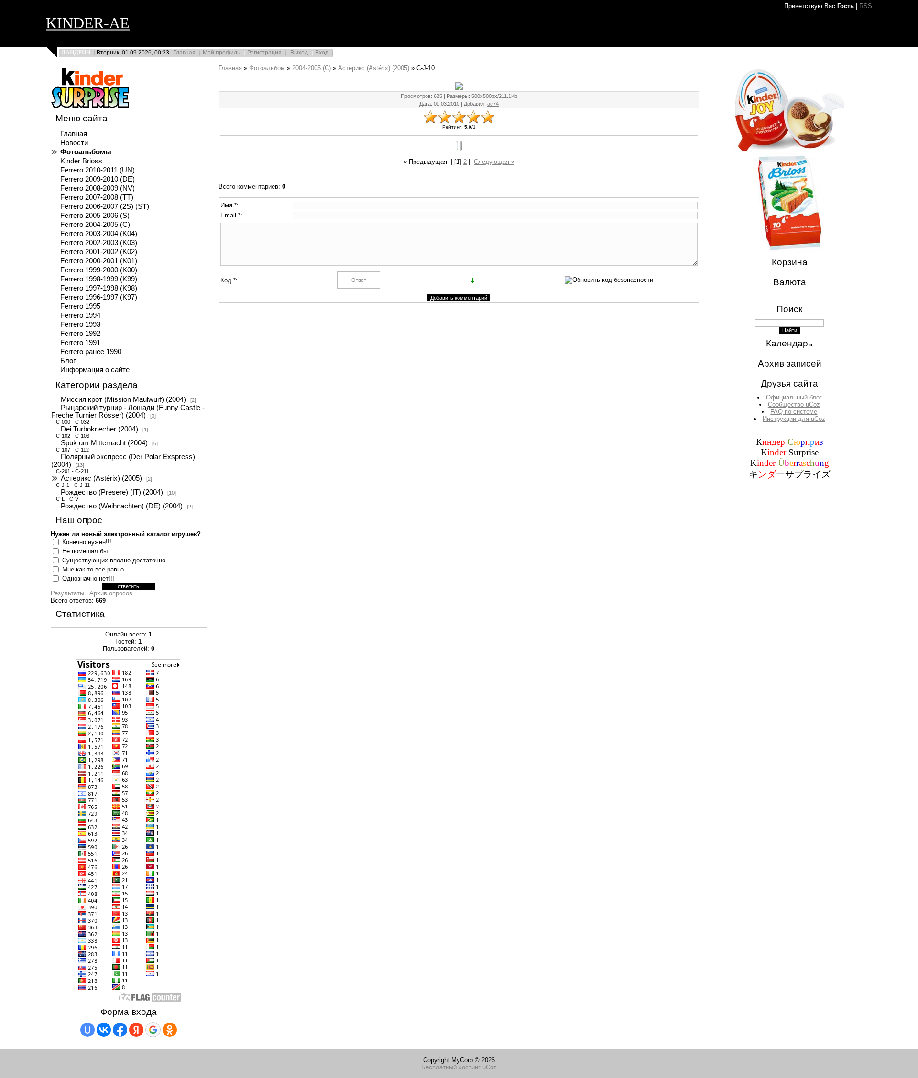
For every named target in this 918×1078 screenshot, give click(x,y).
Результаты (67, 593)
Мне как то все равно (93, 569)
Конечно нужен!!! (86, 542)
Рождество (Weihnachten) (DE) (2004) (122, 506)
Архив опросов (110, 593)
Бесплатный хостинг (451, 1067)
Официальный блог (794, 397)
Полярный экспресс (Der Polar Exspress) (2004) (123, 460)
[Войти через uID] (87, 1030)
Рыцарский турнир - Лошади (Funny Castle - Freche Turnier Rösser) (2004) (128, 411)
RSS (865, 6)
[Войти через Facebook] (120, 1030)
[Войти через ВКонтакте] (104, 1030)
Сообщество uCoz (794, 404)
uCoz (489, 1067)
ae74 (493, 104)
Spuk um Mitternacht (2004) (104, 443)
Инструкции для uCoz (794, 418)
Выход (299, 52)
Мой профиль (221, 52)
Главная (184, 52)
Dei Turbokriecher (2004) (99, 429)
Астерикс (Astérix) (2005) (101, 478)
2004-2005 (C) (311, 68)
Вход (321, 52)
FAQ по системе (793, 411)
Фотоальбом (267, 68)
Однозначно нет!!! (88, 578)
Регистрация (264, 52)
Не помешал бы (85, 551)
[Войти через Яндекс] (136, 1030)
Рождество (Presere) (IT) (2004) (112, 492)
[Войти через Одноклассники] (170, 1030)
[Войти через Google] (153, 1029)
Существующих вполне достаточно (113, 560)
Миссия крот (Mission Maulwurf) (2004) (123, 399)
